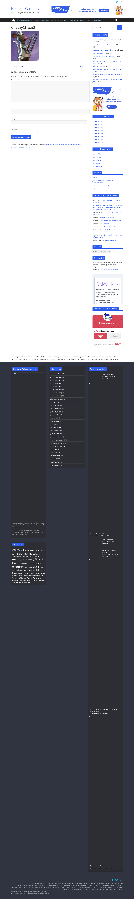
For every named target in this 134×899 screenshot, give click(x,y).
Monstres (28, 570)
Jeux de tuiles (54, 430)
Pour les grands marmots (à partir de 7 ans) (75, 885)
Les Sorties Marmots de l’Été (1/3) (103, 50)
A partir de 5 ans (98, 130)
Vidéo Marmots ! (55, 465)
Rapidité (30, 575)
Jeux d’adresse (97, 157)
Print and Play (38, 573)
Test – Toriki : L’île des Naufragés (110, 221)
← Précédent (17, 66)
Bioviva (14, 554)
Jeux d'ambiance (55, 408)
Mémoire (37, 569)
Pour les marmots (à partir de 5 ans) (27, 885)
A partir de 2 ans (98, 121)
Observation (18, 572)
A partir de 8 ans (98, 139)
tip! (100, 336)
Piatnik (26, 573)
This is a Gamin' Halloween (36, 580)
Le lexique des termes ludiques (102, 186)
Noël (43, 570)
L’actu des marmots (24, 20)
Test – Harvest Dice (96, 866)
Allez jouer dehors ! (56, 399)
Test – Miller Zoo (105, 224)
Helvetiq (22, 564)
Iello (27, 563)
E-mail (13, 119)
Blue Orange (24, 553)
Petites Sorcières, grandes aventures (104, 45)
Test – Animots (111, 240)
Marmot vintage (55, 456)
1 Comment (105, 713)
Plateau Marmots (25, 8)
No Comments (106, 535)
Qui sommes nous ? (95, 20)
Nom (13, 108)
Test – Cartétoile (98, 53)
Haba (15, 563)
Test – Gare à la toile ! (109, 218)
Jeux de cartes (97, 160)
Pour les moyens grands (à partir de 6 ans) (50, 885)
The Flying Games (22, 580)
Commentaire (16, 80)
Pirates (31, 573)
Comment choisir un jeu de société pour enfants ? (102, 885)
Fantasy (31, 560)
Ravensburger (38, 575)
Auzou (37, 550)
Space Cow (32, 578)
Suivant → (84, 66)
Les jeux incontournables (44, 20)
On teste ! (62, 20)
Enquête (25, 560)
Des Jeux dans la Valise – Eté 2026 (103, 56)
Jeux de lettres (54, 424)
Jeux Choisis (54, 402)
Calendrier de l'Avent (22, 556)
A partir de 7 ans (98, 136)
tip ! (25, 527)
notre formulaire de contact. (109, 269)
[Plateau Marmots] (13, 20)
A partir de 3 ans (98, 124)
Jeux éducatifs (97, 163)
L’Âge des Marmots (77, 20)
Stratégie (40, 578)
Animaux (18, 550)
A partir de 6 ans (98, 133)
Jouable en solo (28, 567)
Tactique (14, 580)
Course (37, 556)
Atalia (32, 550)
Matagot (19, 570)
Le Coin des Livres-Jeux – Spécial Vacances (106, 40)
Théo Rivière (16, 582)
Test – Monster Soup (97, 533)
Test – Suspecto (98, 66)
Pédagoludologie (22, 575)
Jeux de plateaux (98, 154)
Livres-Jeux (53, 449)
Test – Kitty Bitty (107, 374)
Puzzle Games (54, 462)
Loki (36, 566)
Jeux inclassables (98, 166)
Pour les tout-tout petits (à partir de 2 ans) (70, 883)
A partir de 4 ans (98, 127)
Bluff (34, 554)
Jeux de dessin (54, 421)
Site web (14, 130)
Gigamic (39, 559)
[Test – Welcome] (95, 539)
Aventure (42, 550)
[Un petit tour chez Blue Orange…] (95, 549)
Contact (95, 178)
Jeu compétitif (33, 563)
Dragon (20, 560)
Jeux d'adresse (55, 405)
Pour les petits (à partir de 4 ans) (114, 883)
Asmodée (27, 550)
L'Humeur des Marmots (58, 446)
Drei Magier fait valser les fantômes (104, 209)
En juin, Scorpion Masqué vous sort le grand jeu (108, 74)
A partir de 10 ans (98, 142)
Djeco (15, 559)
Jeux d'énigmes (55, 412)
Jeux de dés (54, 418)
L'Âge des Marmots (56, 443)
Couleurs (31, 556)
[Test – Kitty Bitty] (95, 373)
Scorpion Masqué (19, 578)
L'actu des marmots (56, 440)
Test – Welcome (107, 540)
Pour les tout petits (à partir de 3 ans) (93, 883)
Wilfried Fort (26, 582)
